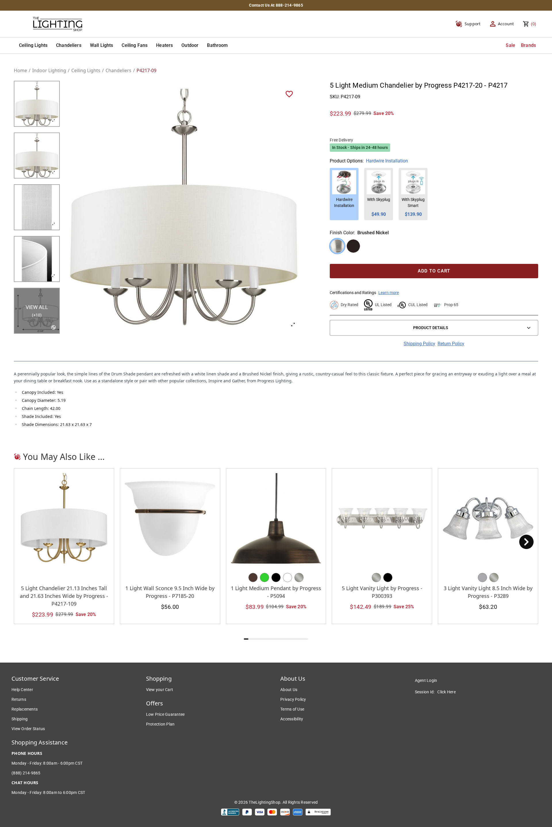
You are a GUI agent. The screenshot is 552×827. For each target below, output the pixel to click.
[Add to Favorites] (289, 93)
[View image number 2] (37, 156)
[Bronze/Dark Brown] (253, 577)
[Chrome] (482, 577)
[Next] (526, 542)
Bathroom (217, 45)
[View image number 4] (37, 259)
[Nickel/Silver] (299, 577)
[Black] (276, 577)
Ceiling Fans (134, 45)
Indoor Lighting (49, 70)
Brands (528, 45)
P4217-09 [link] (146, 70)
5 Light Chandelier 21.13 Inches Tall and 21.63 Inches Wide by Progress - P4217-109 (64, 596)
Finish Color (342, 232)
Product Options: (347, 161)
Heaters (164, 45)
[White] (287, 577)
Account (506, 23)
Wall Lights (101, 45)
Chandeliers (68, 45)
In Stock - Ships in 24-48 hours (360, 147)
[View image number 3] (37, 207)
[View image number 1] (37, 104)
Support (473, 23)
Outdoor (189, 45)
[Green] (264, 577)
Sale (510, 45)
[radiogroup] (434, 246)
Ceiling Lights (33, 45)
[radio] (337, 246)
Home (20, 70)
